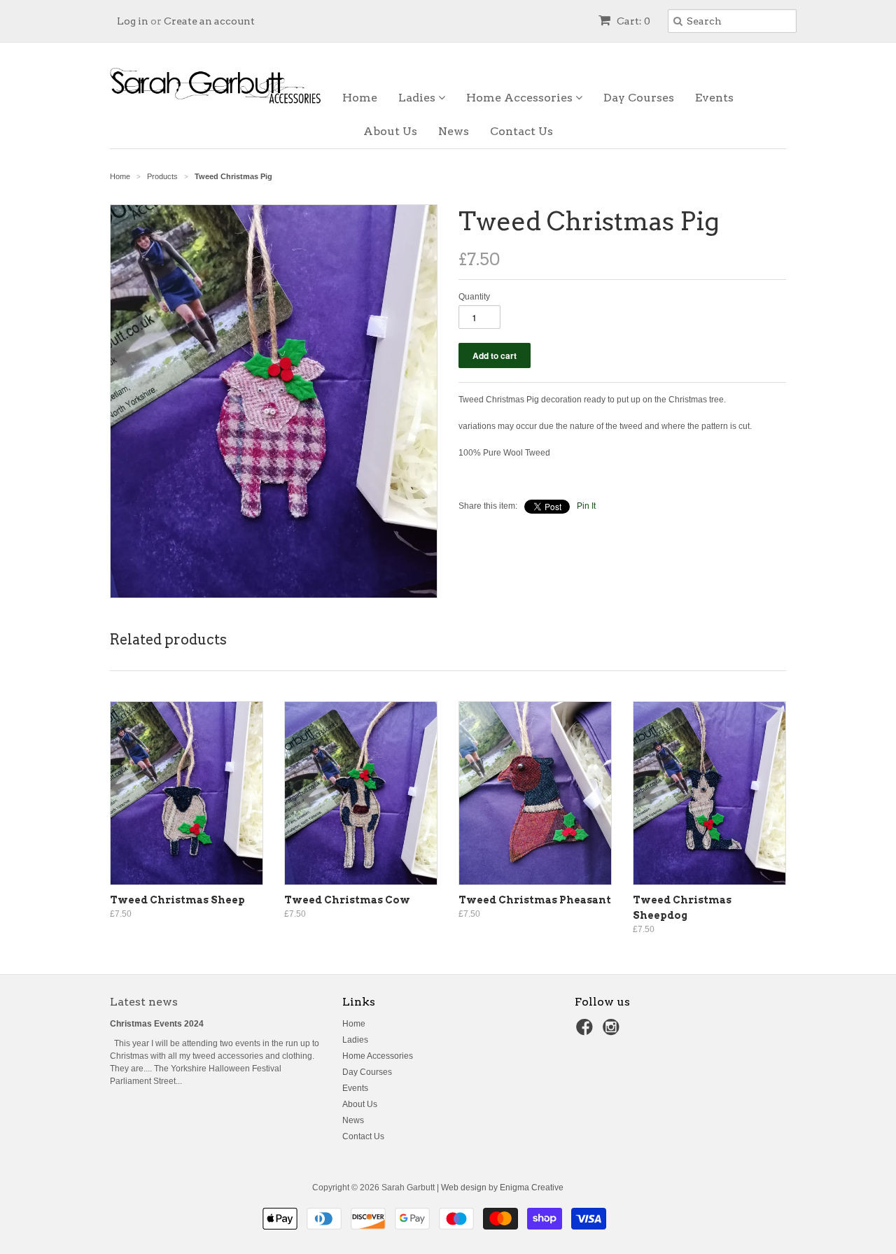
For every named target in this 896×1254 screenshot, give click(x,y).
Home (359, 97)
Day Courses (638, 97)
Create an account (209, 21)
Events (714, 97)
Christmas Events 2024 (157, 1024)
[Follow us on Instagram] (613, 1031)
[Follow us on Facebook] (586, 1031)
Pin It (586, 506)
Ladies (418, 97)
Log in (132, 21)
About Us (390, 131)
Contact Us (521, 131)
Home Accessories (520, 97)
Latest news (144, 1001)
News (453, 131)
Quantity (474, 297)
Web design (463, 1187)
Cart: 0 (632, 21)
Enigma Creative (532, 1187)
